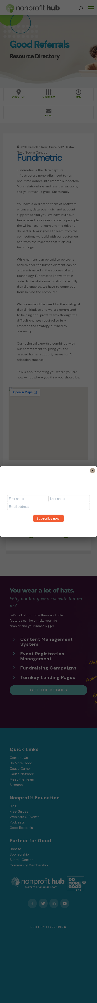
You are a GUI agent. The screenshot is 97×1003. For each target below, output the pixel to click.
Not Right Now (48, 526)
